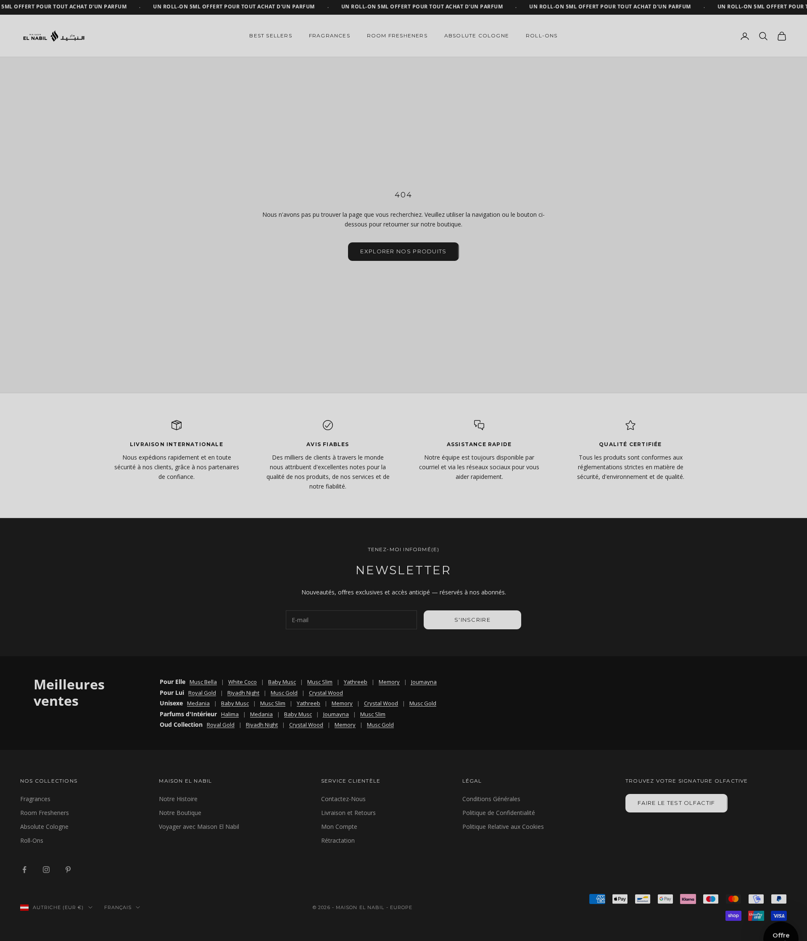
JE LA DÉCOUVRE (319, 498)
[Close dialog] (561, 383)
